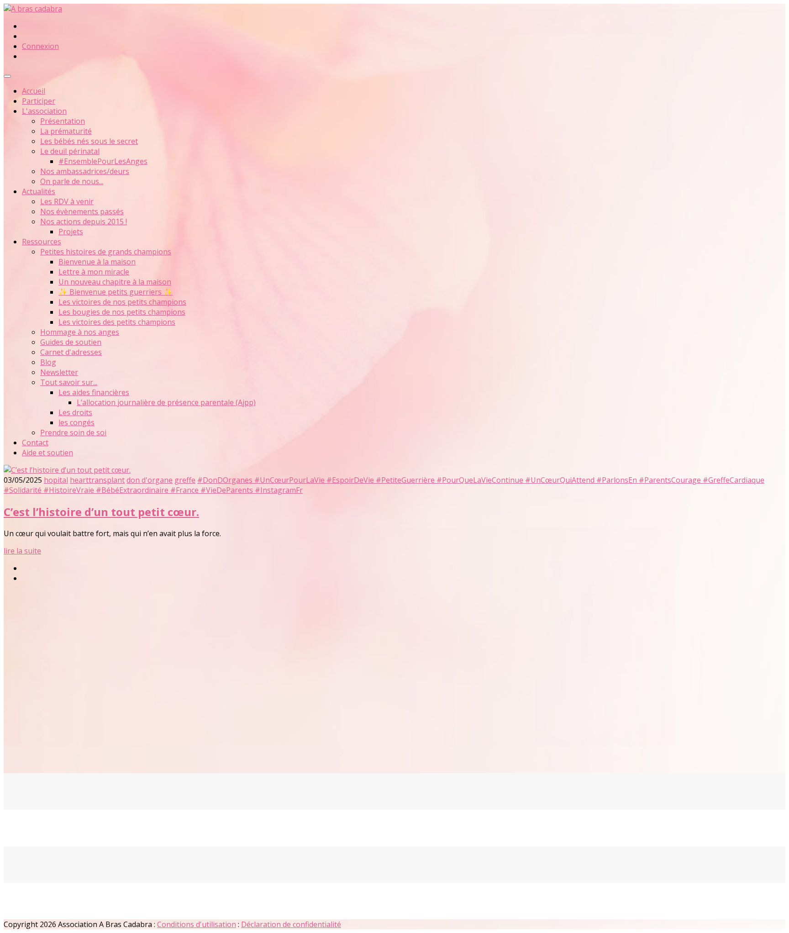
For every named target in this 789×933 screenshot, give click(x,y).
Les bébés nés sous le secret (89, 141)
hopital (56, 480)
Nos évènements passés (82, 211)
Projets (70, 232)
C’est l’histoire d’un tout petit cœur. (101, 511)
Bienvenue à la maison (97, 262)
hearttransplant (97, 480)
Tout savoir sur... (68, 382)
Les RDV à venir (67, 201)
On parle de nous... (71, 181)
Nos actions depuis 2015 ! (83, 221)
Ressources (41, 242)
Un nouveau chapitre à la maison (114, 282)
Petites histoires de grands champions (105, 252)
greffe (184, 480)
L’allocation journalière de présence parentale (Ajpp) (166, 402)
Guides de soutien (70, 342)
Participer (38, 101)
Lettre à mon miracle (93, 272)
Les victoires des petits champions (116, 322)
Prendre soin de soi (73, 432)
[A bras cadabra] (33, 9)
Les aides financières (93, 392)
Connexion (40, 46)
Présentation (62, 121)
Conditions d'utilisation (196, 924)
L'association (44, 111)
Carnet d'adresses (71, 352)
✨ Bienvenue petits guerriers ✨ (115, 292)
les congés (76, 422)
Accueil (33, 91)
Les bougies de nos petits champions (121, 312)
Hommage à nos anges (79, 332)
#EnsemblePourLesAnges (102, 161)
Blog (48, 362)
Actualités (38, 191)
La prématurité (66, 131)
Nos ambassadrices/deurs (84, 171)
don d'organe (149, 480)
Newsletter (59, 372)
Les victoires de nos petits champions (122, 302)
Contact (35, 443)
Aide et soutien (47, 453)
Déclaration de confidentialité (291, 924)
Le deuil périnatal (70, 151)
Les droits (75, 412)
